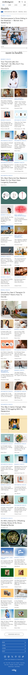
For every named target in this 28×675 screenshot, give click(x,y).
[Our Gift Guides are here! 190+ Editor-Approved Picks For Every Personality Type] (21, 552)
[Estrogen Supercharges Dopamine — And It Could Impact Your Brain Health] (7, 499)
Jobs (4, 662)
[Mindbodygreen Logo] (7, 2)
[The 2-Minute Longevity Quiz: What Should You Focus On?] (21, 230)
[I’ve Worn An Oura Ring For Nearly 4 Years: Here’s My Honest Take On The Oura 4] (21, 157)
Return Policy (6, 664)
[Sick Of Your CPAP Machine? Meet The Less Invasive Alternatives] (21, 323)
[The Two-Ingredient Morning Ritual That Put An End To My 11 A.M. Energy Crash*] (21, 499)
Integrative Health (10, 11)
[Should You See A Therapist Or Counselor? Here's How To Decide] (14, 310)
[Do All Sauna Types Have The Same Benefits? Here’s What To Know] (21, 344)
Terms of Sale (8, 662)
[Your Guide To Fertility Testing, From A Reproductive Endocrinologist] (7, 271)
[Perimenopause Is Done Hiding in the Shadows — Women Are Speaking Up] (14, 35)
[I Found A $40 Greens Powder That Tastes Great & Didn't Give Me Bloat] (7, 458)
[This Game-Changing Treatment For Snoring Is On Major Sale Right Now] (7, 93)
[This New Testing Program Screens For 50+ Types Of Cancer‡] (21, 365)
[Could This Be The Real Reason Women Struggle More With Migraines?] (7, 209)
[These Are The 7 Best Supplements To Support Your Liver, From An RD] (21, 114)
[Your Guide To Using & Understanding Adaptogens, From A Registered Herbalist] (7, 135)
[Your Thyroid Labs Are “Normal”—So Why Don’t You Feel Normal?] (14, 79)
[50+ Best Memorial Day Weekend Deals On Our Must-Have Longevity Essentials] (14, 195)
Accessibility (11, 664)
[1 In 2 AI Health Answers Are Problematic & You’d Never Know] (7, 230)
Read (14, 642)
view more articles (14, 634)
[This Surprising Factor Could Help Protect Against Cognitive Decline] (21, 251)
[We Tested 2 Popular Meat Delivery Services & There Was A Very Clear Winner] (7, 593)
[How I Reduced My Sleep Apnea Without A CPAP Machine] (7, 479)
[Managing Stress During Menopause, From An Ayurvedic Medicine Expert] (21, 458)
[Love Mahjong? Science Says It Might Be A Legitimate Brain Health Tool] (7, 157)
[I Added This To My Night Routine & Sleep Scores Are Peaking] (7, 386)
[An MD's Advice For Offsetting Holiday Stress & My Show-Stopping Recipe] (14, 538)
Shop (14, 651)
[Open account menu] (25, 2)
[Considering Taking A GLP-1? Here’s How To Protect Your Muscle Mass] (21, 479)
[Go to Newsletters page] (19, 2)
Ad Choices (16, 664)
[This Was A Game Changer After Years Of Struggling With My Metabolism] (14, 424)
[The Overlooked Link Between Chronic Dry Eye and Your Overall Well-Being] (21, 386)
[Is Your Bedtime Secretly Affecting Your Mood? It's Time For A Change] (21, 593)
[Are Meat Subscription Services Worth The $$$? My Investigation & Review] (21, 572)
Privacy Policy (22, 662)
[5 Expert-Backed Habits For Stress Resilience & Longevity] (7, 365)
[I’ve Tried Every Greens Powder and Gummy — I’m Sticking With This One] (7, 572)
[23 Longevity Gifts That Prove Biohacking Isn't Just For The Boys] (7, 552)
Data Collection (21, 664)
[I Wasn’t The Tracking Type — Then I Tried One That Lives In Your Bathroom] (21, 93)
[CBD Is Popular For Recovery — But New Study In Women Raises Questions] (7, 251)
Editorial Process (11, 666)
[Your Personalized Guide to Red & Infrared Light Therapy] (21, 209)
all (2, 11)
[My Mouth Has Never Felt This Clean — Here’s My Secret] (21, 271)
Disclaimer (18, 662)
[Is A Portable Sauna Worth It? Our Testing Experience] (7, 438)
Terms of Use (13, 662)
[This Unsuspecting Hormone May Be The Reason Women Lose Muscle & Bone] (7, 114)
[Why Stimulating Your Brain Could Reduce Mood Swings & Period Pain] (21, 613)
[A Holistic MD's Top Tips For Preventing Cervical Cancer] (7, 323)
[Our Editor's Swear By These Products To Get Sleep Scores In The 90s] (7, 344)
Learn (14, 645)
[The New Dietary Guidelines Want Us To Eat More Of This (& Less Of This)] (21, 438)
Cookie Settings (17, 666)
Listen (14, 648)
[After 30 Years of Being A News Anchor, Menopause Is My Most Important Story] (7, 613)
